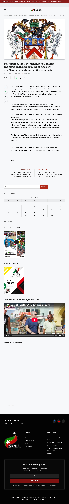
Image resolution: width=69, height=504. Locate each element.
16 (8, 212)
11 (25, 209)
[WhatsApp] (6, 92)
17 (17, 212)
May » (10, 221)
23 (8, 215)
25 (26, 215)
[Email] (6, 96)
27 (43, 215)
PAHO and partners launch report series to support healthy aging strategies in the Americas (20, 174)
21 (51, 212)
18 (25, 212)
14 (52, 209)
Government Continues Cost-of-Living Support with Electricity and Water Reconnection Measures (36, 1)
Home (5, 15)
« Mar (5, 221)
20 (43, 212)
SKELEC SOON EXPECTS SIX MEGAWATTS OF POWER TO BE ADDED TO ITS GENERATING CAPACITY (50, 174)
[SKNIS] (36, 10)
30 (8, 218)
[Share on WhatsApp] (16, 77)
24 (17, 215)
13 (43, 209)
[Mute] (60, 335)
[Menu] (5, 5)
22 (60, 212)
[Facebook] (6, 87)
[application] (34, 320)
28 (52, 215)
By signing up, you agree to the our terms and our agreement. (35, 485)
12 (34, 209)
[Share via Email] (20, 77)
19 (34, 212)
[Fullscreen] (63, 335)
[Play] (6, 335)
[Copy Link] (24, 77)
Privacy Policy (46, 485)
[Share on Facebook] (12, 77)
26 (34, 215)
